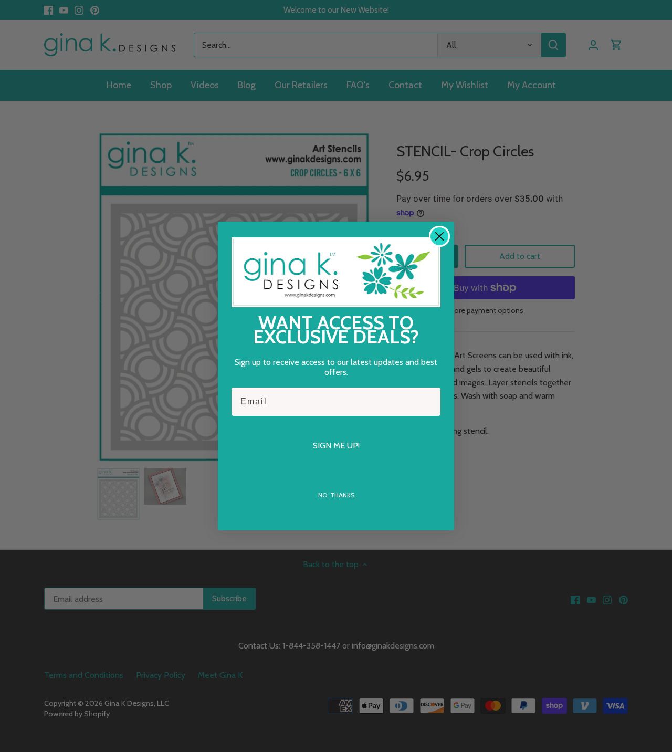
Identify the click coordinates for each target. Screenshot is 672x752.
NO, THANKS (336, 495)
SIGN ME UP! (336, 446)
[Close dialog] (439, 236)
